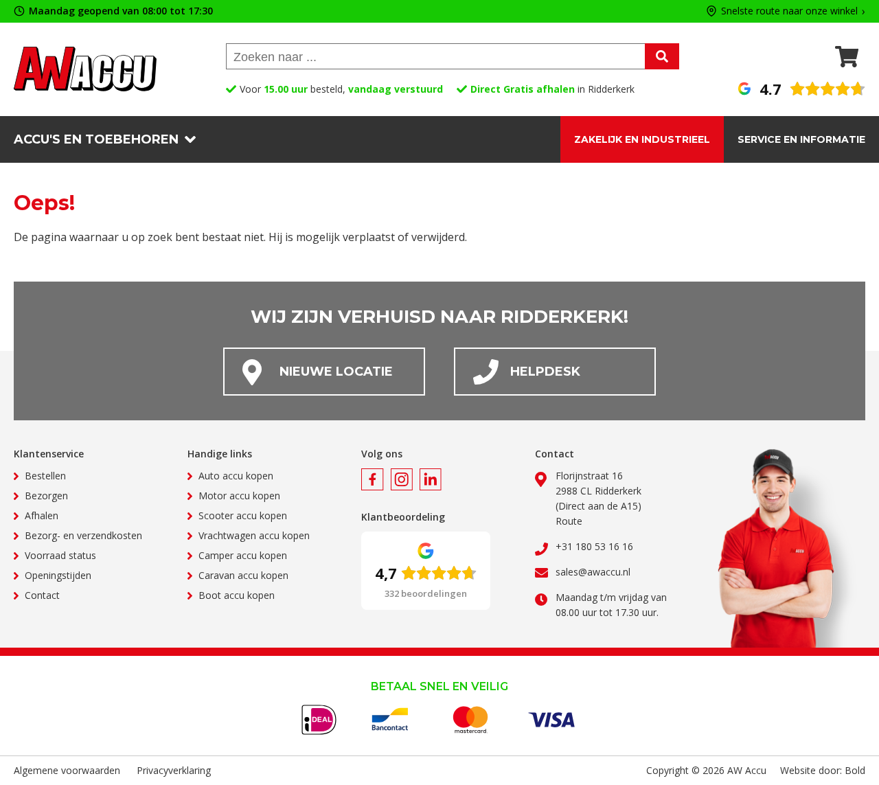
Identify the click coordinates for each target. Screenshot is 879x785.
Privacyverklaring (174, 770)
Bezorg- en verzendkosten (83, 535)
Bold (855, 770)
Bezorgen (46, 495)
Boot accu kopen (236, 595)
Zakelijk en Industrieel (642, 139)
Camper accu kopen (242, 555)
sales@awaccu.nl (593, 571)
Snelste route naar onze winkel (789, 11)
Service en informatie (801, 139)
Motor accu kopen (239, 495)
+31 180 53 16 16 (594, 546)
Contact (42, 595)
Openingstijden (58, 575)
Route (569, 520)
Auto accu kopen (235, 475)
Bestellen (45, 475)
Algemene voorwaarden (67, 770)
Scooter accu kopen (242, 515)
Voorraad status (60, 555)
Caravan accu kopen (243, 575)
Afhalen (41, 515)
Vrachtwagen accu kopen (254, 535)
